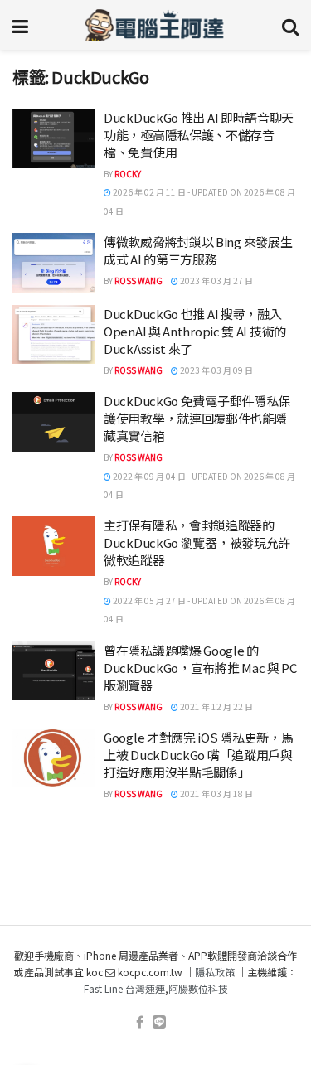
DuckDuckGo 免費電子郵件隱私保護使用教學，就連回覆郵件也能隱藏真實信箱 (197, 418)
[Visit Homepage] (154, 24)
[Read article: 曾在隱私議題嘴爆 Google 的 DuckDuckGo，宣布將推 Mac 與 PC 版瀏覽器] (53, 671)
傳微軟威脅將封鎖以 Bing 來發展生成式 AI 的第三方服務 (198, 250)
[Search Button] (290, 25)
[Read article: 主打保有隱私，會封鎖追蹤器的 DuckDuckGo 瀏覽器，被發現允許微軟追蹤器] (53, 546)
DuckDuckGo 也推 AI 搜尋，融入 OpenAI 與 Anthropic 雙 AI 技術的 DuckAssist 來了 (195, 331)
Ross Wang (138, 280)
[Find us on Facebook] (139, 1022)
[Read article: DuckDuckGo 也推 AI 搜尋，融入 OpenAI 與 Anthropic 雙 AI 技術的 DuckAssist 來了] (53, 335)
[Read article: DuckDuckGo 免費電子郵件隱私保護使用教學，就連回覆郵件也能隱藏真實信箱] (53, 422)
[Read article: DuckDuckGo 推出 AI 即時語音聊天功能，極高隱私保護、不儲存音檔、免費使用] (53, 138)
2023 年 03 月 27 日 (215, 280)
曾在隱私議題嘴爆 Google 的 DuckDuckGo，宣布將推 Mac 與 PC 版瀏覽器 (200, 667)
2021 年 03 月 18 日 (215, 793)
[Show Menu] (20, 25)
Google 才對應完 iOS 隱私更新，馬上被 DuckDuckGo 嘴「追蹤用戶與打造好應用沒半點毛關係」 (198, 755)
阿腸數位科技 (198, 988)
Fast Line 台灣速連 (124, 988)
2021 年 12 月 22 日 (215, 706)
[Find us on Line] (159, 1022)
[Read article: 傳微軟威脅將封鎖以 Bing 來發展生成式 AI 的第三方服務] (53, 263)
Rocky (127, 173)
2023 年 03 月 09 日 (215, 370)
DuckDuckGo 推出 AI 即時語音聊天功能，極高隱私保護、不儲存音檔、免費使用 (199, 135)
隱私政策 (215, 972)
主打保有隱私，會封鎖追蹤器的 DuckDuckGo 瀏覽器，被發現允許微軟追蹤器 (197, 542)
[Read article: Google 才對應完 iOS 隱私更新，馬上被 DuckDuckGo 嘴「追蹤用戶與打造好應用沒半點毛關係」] (53, 758)
